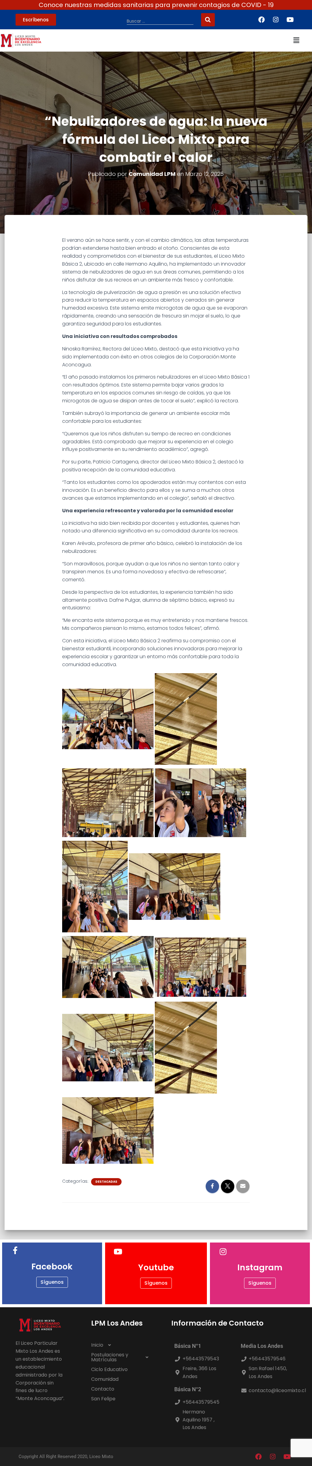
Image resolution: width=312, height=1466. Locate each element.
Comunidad (105, 1379)
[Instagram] (275, 19)
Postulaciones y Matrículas (109, 1357)
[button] (296, 40)
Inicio (97, 1344)
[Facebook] (261, 19)
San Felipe (103, 1398)
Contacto (102, 1388)
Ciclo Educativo (109, 1369)
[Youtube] (290, 19)
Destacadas (106, 1182)
